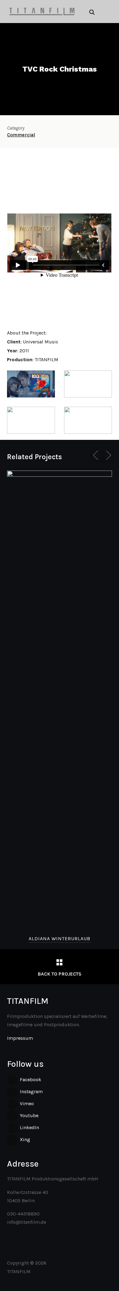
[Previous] (96, 455)
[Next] (107, 455)
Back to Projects (59, 974)
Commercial (21, 135)
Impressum (20, 1038)
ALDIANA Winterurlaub (59, 938)
